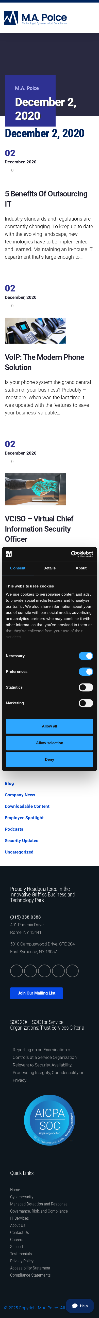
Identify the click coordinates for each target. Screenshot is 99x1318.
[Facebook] (44, 971)
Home (15, 1189)
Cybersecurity (21, 1196)
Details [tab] (49, 568)
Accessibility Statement (30, 1267)
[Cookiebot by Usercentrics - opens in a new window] (71, 554)
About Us (17, 1225)
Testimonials (21, 1253)
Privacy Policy (22, 1260)
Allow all (49, 726)
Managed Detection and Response (39, 1203)
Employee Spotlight (24, 817)
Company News (20, 794)
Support (16, 1246)
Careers (16, 1239)
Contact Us (19, 1232)
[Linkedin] (16, 971)
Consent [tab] (17, 568)
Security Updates (21, 840)
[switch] (86, 672)
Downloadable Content (27, 806)
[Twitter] (30, 971)
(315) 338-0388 (25, 917)
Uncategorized (19, 852)
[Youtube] (72, 971)
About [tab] (81, 568)
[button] (91, 18)
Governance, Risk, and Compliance (39, 1211)
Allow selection (49, 743)
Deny (49, 759)
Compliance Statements (30, 1275)
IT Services (19, 1218)
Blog (9, 783)
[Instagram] (58, 971)
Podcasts (14, 829)
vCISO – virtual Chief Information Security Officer (39, 529)
